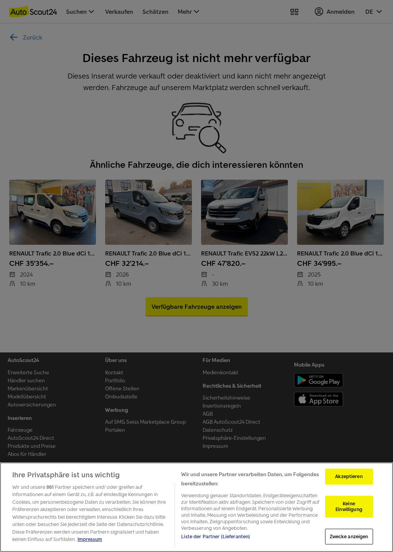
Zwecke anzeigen (349, 536)
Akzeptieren (348, 476)
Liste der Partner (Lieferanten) (215, 536)
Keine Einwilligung (348, 506)
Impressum (90, 539)
